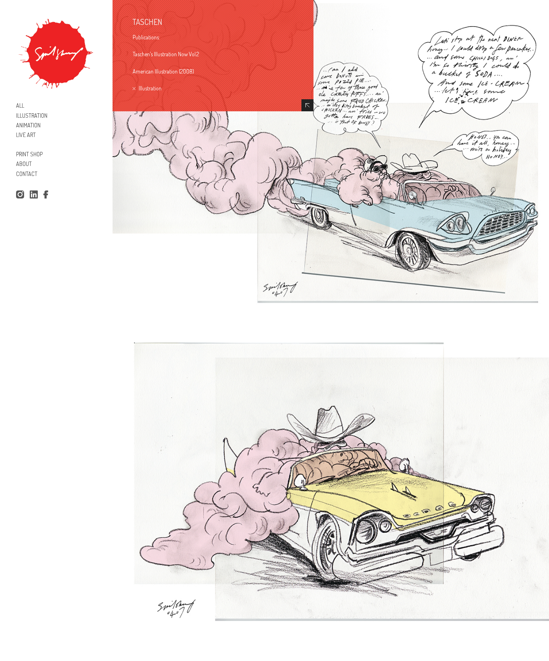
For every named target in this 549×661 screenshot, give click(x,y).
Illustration (150, 88)
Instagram (20, 195)
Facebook (47, 195)
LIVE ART (26, 134)
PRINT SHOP (29, 154)
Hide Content (307, 105)
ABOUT (24, 163)
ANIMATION (28, 125)
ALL (20, 105)
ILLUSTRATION (31, 115)
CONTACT (26, 173)
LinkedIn (34, 195)
